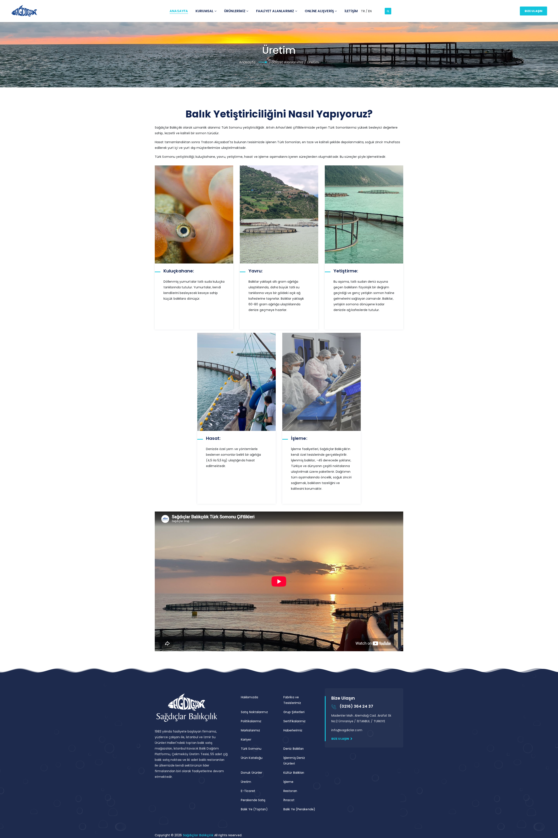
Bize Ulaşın (533, 11)
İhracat (288, 800)
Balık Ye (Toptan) (254, 809)
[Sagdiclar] (24, 11)
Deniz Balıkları (293, 748)
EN (370, 11)
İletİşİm (351, 11)
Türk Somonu (251, 748)
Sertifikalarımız (294, 721)
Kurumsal (205, 11)
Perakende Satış (253, 800)
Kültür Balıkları (293, 772)
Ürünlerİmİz (235, 11)
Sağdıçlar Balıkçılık (198, 835)
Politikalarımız (251, 721)
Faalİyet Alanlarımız (275, 11)
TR (363, 11)
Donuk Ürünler (251, 772)
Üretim (246, 782)
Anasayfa (179, 11)
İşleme (288, 782)
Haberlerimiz (292, 730)
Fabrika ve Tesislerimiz (292, 700)
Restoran (290, 791)
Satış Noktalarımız (254, 712)
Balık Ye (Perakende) (299, 809)
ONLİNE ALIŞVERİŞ (320, 11)
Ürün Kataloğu (251, 758)
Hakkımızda (249, 697)
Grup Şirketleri (294, 712)
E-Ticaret (248, 791)
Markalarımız (250, 730)
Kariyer (246, 739)
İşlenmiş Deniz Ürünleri (294, 761)
